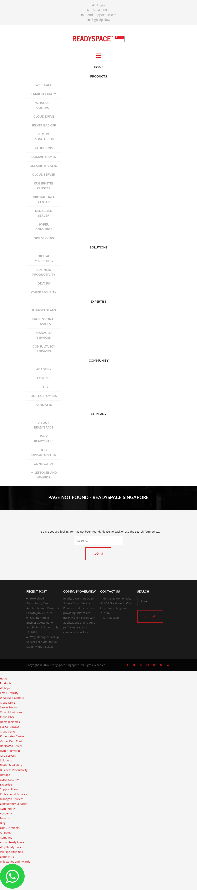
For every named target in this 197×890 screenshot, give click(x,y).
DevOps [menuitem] (5, 775)
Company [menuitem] (6, 837)
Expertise (98, 301)
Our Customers (44, 395)
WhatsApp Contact (43, 105)
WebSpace (43, 85)
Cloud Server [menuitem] (8, 731)
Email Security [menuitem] (9, 693)
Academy (43, 369)
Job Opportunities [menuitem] (11, 852)
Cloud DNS (44, 148)
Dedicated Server (43, 213)
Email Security (43, 94)
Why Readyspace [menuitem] (11, 847)
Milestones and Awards (44, 475)
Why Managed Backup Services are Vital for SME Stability (42, 641)
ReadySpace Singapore (64, 665)
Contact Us (43, 463)
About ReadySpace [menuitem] (12, 842)
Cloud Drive (43, 116)
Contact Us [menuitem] (7, 857)
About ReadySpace (43, 425)
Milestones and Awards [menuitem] (15, 861)
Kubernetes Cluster (43, 186)
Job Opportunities (43, 452)
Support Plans (43, 310)
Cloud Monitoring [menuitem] (11, 712)
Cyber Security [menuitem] (9, 779)
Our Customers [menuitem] (10, 828)
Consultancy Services (44, 349)
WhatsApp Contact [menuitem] (12, 698)
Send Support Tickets (101, 15)
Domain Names (43, 156)
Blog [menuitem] (3, 823)
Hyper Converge (43, 227)
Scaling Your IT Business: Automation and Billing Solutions (40, 622)
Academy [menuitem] (6, 813)
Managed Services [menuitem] (11, 799)
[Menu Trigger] (1, 674)
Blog (43, 387)
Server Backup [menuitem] (9, 707)
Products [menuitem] (5, 683)
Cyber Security (43, 292)
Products (98, 76)
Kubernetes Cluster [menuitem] (12, 736)
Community (99, 360)
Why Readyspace (43, 439)
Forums (43, 378)
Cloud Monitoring (43, 137)
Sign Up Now (101, 20)
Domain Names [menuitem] (10, 722)
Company (98, 414)
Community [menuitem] (7, 808)
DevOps (44, 283)
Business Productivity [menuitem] (14, 770)
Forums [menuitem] (5, 818)
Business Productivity (43, 272)
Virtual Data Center (44, 200)
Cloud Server (43, 174)
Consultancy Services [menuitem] (13, 804)
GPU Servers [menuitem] (8, 755)
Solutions (98, 247)
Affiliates (44, 404)
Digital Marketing (44, 259)
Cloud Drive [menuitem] (7, 702)
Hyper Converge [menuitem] (10, 751)
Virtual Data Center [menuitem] (12, 741)
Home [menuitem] (4, 678)
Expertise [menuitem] (6, 784)
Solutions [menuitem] (6, 760)
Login (101, 5)
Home (98, 67)
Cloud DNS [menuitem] (7, 717)
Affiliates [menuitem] (5, 832)
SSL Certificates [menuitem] (10, 726)
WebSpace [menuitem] (6, 688)
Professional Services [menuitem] (13, 794)
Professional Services (43, 322)
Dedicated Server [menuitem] (11, 746)
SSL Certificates (43, 165)
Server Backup (43, 125)
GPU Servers (44, 238)
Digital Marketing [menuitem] (11, 765)
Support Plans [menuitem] (9, 789)
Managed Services (44, 335)
